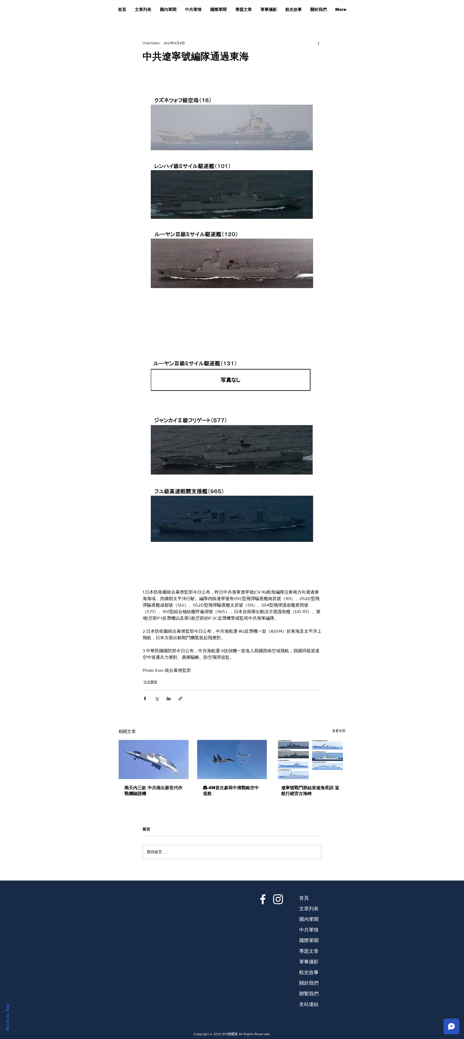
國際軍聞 (309, 940)
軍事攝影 (309, 961)
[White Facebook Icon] (262, 899)
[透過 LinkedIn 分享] (168, 698)
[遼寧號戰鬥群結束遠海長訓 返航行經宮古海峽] (310, 759)
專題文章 (309, 951)
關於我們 (309, 983)
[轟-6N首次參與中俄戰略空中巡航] (232, 759)
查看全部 (339, 731)
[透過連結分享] (180, 698)
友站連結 (309, 1004)
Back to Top (7, 1017)
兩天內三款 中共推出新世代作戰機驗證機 (153, 790)
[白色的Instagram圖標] (278, 899)
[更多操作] (318, 43)
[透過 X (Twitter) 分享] (156, 698)
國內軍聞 (309, 919)
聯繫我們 (309, 993)
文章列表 (309, 908)
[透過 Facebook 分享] (145, 698)
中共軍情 (150, 682)
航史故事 (309, 972)
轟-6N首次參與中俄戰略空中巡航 (231, 790)
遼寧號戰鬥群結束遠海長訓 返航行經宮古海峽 (310, 790)
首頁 (304, 898)
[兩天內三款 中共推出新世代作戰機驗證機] (153, 759)
